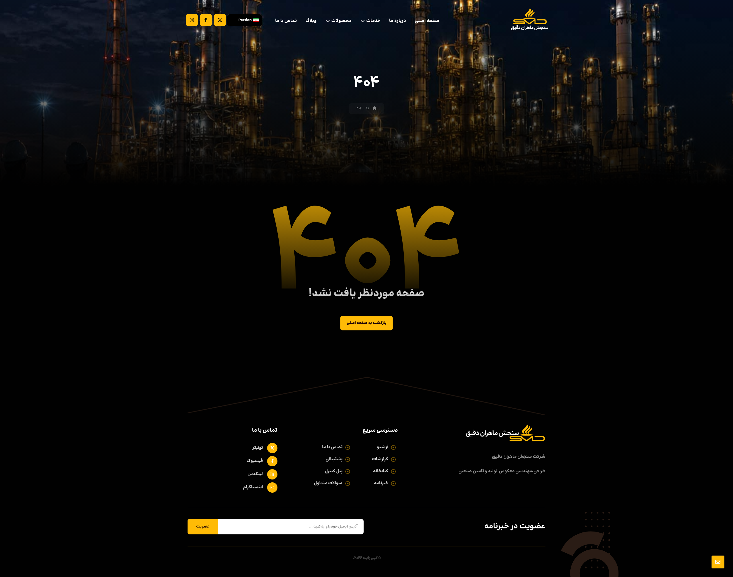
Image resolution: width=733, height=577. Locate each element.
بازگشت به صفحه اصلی (367, 323)
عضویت (203, 527)
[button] (220, 20)
